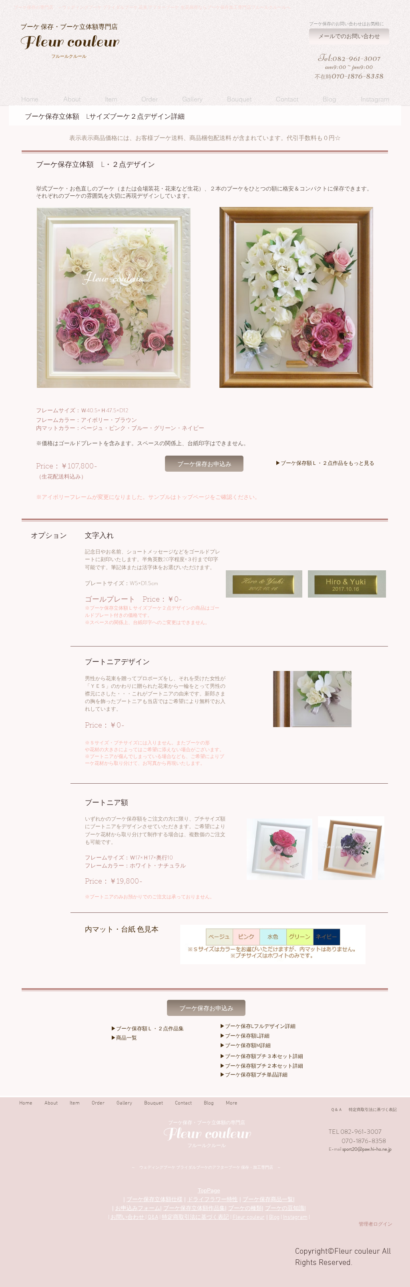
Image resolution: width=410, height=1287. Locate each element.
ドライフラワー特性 (212, 1199)
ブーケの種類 (245, 1208)
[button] (71, 99)
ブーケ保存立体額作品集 (194, 1208)
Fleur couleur (249, 1217)
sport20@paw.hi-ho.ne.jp (367, 1149)
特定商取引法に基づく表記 (195, 1217)
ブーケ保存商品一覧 (268, 1199)
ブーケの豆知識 (284, 1208)
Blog (274, 1217)
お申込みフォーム (137, 1208)
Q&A (153, 1217)
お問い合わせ (128, 1217)
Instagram (295, 1217)
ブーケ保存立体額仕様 (155, 1199)
